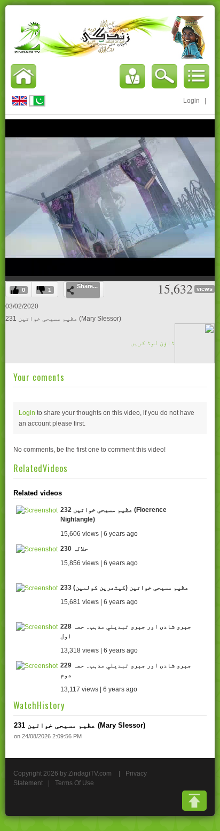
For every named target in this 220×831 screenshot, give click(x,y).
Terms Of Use (74, 783)
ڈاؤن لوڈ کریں (152, 343)
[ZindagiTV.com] (110, 36)
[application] (110, 197)
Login (191, 100)
